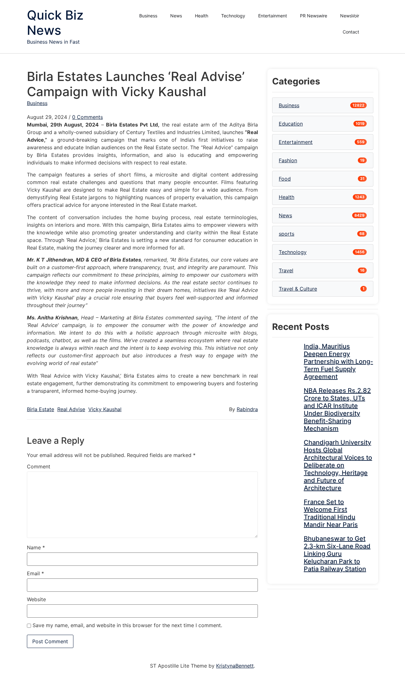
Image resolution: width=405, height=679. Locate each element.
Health (201, 15)
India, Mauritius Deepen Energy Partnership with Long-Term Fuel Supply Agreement (338, 361)
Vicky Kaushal (105, 409)
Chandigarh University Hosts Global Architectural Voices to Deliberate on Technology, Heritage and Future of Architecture (338, 465)
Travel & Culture (298, 289)
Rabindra (247, 409)
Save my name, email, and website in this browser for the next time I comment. (127, 625)
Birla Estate (40, 409)
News (176, 15)
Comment (38, 466)
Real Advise (71, 409)
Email (35, 573)
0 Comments (87, 117)
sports (286, 234)
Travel (286, 270)
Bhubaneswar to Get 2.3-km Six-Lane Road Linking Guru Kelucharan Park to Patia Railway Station (337, 554)
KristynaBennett (235, 666)
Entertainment (272, 15)
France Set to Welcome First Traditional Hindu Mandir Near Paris (331, 513)
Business (148, 15)
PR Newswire (313, 15)
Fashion (288, 160)
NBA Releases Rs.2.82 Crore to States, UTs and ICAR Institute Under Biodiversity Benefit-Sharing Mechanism (337, 409)
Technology (233, 15)
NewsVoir (349, 15)
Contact (351, 31)
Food (285, 179)
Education (291, 123)
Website (36, 599)
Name (36, 547)
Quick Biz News (55, 22)
